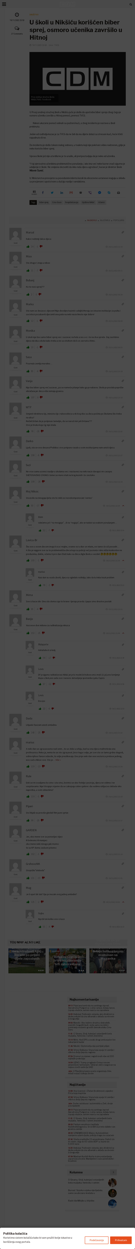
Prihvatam (121, 1240)
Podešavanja (97, 1240)
